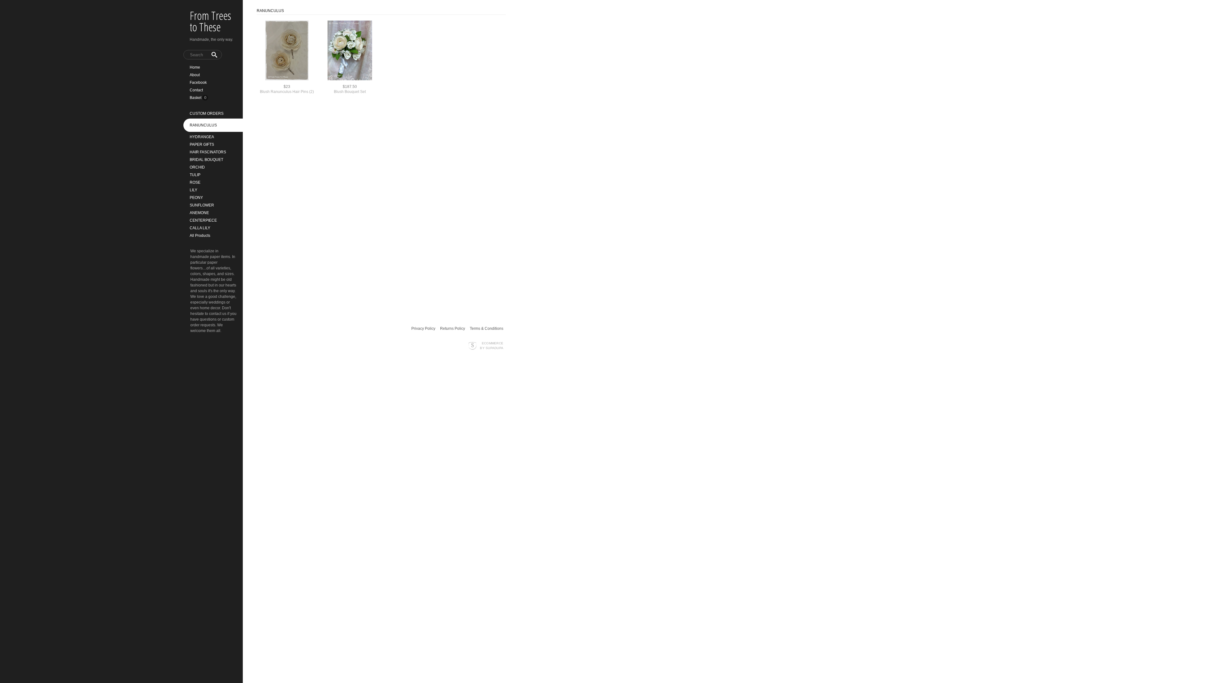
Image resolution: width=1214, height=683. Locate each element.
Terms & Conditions (486, 328)
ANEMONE (199, 213)
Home (195, 67)
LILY (193, 190)
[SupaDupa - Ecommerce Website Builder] (472, 345)
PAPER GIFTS (202, 144)
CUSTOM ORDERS (207, 113)
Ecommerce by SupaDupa (491, 345)
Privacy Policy (423, 328)
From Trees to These (210, 21)
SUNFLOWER (202, 205)
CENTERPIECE (203, 220)
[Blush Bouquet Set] (350, 51)
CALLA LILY (200, 228)
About (195, 75)
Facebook (198, 82)
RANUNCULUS (203, 125)
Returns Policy (452, 328)
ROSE (195, 182)
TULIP (195, 175)
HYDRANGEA (202, 137)
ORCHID (197, 167)
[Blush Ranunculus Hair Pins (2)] (287, 51)
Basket (196, 97)
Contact (196, 90)
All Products (200, 235)
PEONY (196, 197)
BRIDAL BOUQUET (206, 159)
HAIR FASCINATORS (208, 152)
